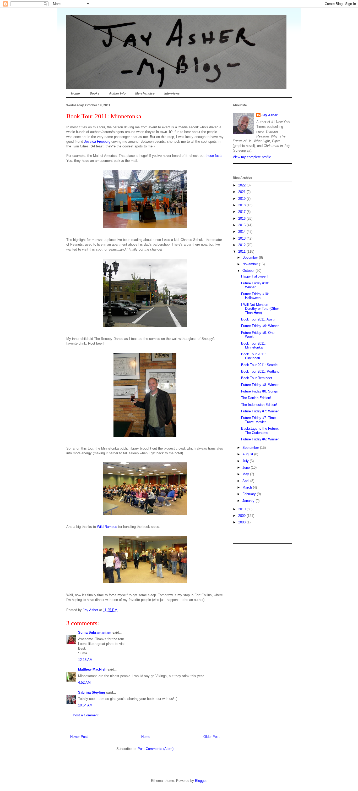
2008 (242, 522)
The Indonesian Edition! (259, 405)
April (246, 481)
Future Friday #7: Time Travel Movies (258, 420)
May (246, 474)
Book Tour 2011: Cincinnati (253, 356)
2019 (242, 199)
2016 (242, 218)
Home (75, 93)
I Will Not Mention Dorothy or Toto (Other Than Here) (260, 309)
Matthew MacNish (92, 669)
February (249, 494)
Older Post (211, 737)
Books (94, 93)
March (247, 487)
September (251, 448)
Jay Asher (270, 115)
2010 (242, 509)
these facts (214, 156)
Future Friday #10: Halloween (255, 296)
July (246, 461)
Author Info (117, 93)
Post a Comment (86, 715)
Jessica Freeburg (97, 141)
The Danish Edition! (256, 398)
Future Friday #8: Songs (259, 391)
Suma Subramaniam (94, 632)
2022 (242, 185)
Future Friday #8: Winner (260, 385)
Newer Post (79, 737)
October (249, 271)
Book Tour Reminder (256, 378)
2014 (242, 232)
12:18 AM (85, 660)
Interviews (172, 93)
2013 (242, 238)
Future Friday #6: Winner (260, 439)
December (250, 257)
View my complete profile (252, 157)
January (249, 501)
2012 (242, 245)
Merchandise (145, 93)
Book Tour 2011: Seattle (259, 365)
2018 (242, 205)
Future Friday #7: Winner (260, 411)
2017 (242, 212)
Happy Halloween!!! (255, 276)
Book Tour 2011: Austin (258, 319)
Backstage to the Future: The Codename (260, 431)
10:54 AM (85, 705)
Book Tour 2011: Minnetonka (253, 345)
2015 (242, 225)
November (250, 264)
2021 (242, 192)
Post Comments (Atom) (155, 749)
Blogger (200, 781)
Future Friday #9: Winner (260, 326)
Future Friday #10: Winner (255, 285)
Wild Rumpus (107, 527)
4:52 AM (84, 682)
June (246, 467)
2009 (242, 516)
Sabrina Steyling (91, 692)
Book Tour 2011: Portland (260, 371)
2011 (242, 251)
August (248, 454)
